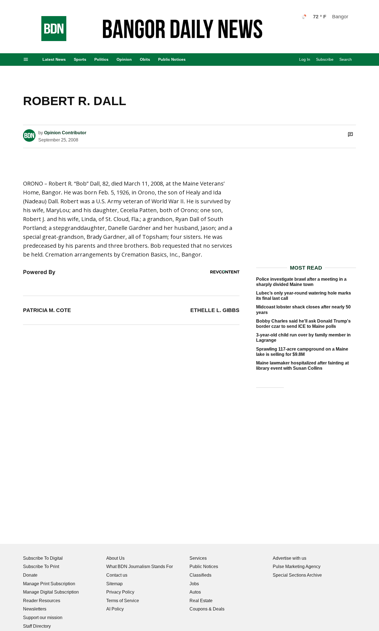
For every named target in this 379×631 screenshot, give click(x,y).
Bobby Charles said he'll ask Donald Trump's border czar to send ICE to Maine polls (303, 324)
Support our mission (42, 617)
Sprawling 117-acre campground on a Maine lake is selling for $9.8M (302, 352)
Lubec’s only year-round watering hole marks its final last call (303, 296)
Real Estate (201, 600)
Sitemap (114, 583)
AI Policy (115, 609)
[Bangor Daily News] (48, 39)
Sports (80, 59)
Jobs (194, 583)
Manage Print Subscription (49, 583)
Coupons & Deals (207, 609)
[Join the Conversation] (350, 134)
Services (198, 558)
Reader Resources (41, 600)
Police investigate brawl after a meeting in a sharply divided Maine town (301, 282)
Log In (304, 59)
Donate (30, 575)
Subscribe (324, 59)
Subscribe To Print (41, 566)
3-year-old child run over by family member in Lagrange (303, 338)
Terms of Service (122, 600)
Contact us (116, 575)
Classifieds (200, 575)
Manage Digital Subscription (51, 592)
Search (345, 59)
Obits (145, 59)
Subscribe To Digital (43, 558)
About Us (115, 558)
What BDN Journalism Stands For (139, 566)
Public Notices (172, 59)
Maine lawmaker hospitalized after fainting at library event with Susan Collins (302, 366)
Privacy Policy (120, 592)
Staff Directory (37, 626)
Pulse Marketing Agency (296, 566)
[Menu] (26, 59)
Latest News (54, 59)
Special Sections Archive (297, 575)
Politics (101, 59)
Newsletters (34, 609)
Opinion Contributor (65, 132)
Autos (195, 592)
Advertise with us (289, 558)
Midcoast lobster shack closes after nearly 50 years (303, 310)
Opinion (124, 59)
